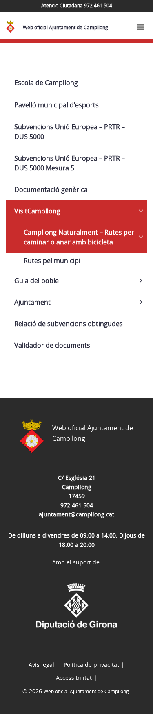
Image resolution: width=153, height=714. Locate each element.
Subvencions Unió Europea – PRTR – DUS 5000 (69, 131)
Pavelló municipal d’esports (56, 104)
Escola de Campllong (46, 82)
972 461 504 (76, 505)
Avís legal (41, 664)
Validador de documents (52, 345)
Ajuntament (32, 302)
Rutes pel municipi (52, 260)
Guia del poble (36, 280)
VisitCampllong (37, 211)
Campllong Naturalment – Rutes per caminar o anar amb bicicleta (79, 237)
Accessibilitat (74, 677)
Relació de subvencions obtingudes (68, 323)
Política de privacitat (91, 664)
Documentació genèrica (51, 189)
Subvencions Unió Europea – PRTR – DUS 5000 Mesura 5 (69, 163)
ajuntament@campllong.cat (76, 514)
